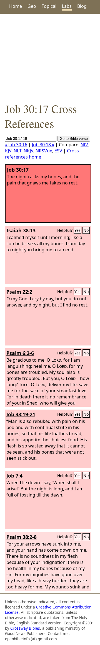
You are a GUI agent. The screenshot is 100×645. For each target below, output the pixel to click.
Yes (77, 230)
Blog (82, 6)
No (86, 230)
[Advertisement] (50, 57)
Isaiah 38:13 (21, 230)
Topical (49, 6)
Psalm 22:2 (19, 291)
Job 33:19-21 (20, 414)
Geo (32, 6)
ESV (58, 151)
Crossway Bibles (25, 628)
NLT (17, 151)
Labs (67, 6)
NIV (84, 145)
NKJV (28, 151)
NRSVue (44, 151)
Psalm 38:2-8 (21, 537)
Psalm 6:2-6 (20, 353)
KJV (8, 151)
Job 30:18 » (43, 145)
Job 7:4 (14, 475)
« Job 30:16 (16, 145)
